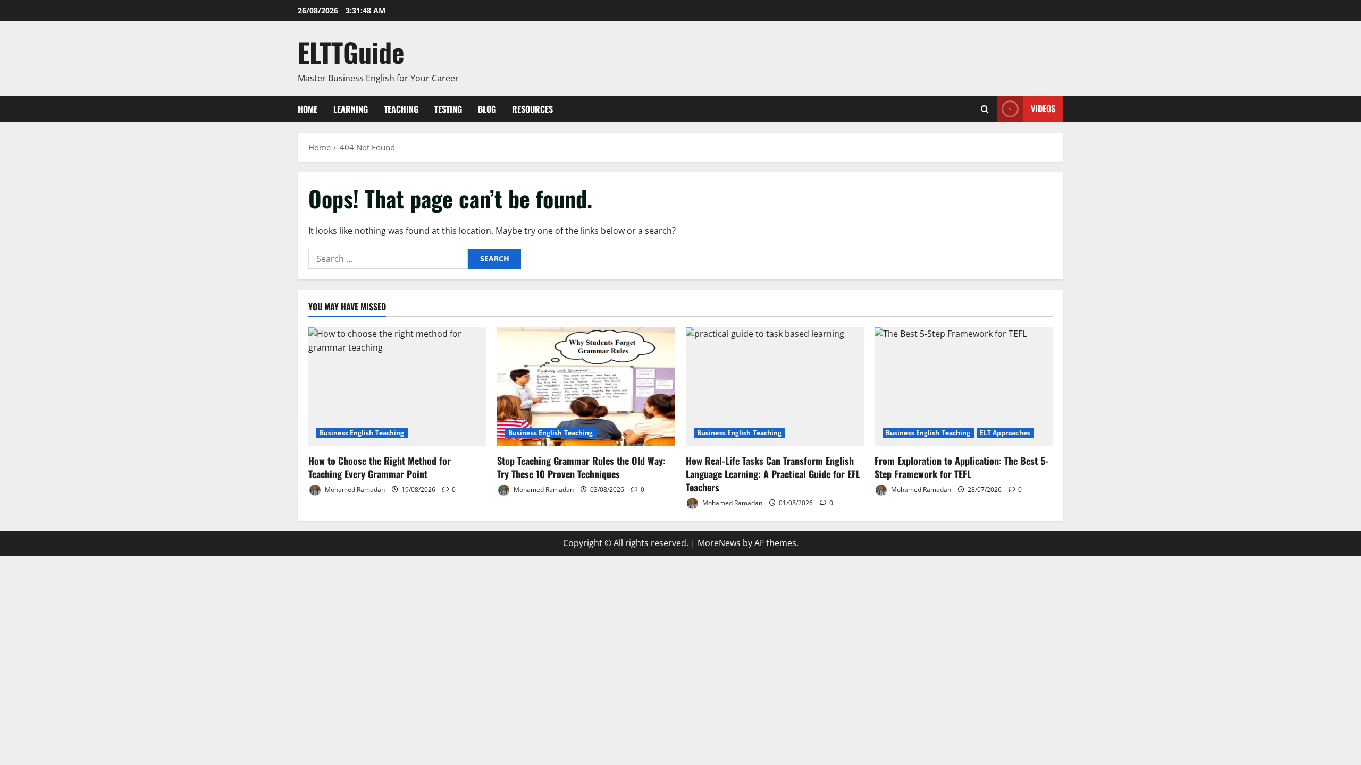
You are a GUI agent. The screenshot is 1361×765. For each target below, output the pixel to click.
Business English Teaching (362, 432)
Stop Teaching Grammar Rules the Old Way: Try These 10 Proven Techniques (581, 467)
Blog (487, 109)
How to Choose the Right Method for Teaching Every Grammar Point (379, 467)
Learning (350, 109)
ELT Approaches (1005, 432)
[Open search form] (985, 109)
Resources (532, 109)
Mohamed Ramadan (354, 489)
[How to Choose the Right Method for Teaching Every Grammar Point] (397, 386)
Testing (448, 109)
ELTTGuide (351, 51)
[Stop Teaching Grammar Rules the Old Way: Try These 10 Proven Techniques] (586, 386)
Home (307, 109)
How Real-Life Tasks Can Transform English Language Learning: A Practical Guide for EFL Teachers (773, 474)
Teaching (401, 109)
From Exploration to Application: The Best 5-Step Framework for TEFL (961, 467)
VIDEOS (1043, 108)
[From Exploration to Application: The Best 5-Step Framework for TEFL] (964, 386)
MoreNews (719, 543)
